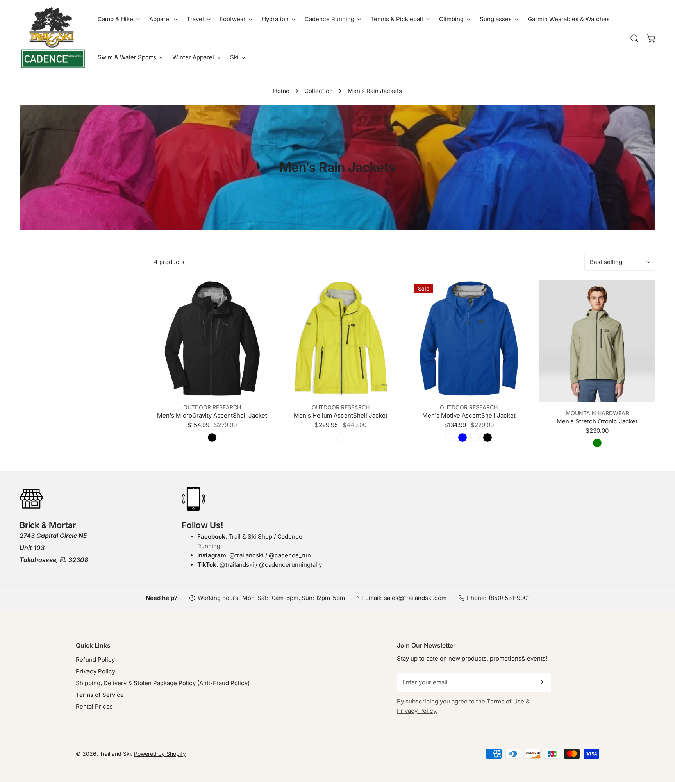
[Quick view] (255, 387)
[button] (119, 19)
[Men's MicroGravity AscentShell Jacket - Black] (212, 437)
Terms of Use (505, 701)
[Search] (634, 38)
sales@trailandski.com (415, 598)
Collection (318, 91)
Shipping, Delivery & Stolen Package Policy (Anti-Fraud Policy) (163, 683)
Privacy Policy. (417, 710)
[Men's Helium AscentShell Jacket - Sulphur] (340, 437)
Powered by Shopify (160, 753)
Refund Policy (95, 659)
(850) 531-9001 (509, 598)
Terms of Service (100, 694)
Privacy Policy (95, 671)
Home (281, 91)
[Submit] (541, 682)
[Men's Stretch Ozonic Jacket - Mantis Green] (597, 443)
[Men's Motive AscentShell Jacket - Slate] (475, 437)
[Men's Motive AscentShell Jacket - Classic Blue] (462, 437)
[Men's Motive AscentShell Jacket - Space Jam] (450, 437)
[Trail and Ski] (53, 38)
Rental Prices (94, 706)
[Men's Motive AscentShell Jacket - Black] (487, 437)
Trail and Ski (115, 753)
